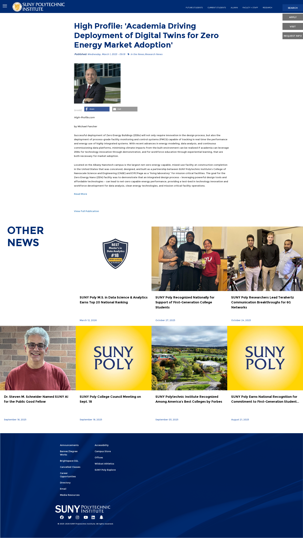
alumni (234, 7)
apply (293, 17)
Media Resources (70, 495)
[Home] (38, 6)
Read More (80, 193)
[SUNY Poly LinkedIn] (92, 515)
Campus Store (103, 451)
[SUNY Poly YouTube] (84, 515)
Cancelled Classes (70, 467)
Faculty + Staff (250, 7)
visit (293, 26)
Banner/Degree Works (68, 453)
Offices (99, 457)
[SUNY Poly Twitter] (68, 515)
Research (267, 7)
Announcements (69, 445)
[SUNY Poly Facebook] (61, 515)
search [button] (293, 7)
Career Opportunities (68, 475)
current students (217, 7)
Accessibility (102, 445)
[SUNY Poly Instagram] (76, 515)
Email (63, 488)
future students (194, 7)
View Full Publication (86, 211)
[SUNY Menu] (4, 6)
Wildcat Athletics (104, 463)
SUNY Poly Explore (105, 469)
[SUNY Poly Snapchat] (100, 515)
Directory (65, 482)
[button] (97, 109)
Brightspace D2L (69, 460)
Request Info (293, 35)
